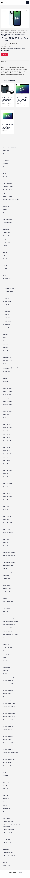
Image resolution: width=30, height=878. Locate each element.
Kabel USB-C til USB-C (8, 565)
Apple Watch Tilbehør (8, 202)
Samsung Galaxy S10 (8, 680)
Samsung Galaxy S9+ (8, 749)
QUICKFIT (5, 664)
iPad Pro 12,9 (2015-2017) (9, 398)
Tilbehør (5, 805)
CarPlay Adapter (7, 229)
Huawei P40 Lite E (7, 321)
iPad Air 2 (5, 347)
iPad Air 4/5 (6, 354)
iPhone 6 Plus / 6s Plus (8, 522)
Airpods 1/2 (6, 160)
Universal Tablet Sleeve (8, 829)
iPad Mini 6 (5, 378)
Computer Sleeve (7, 235)
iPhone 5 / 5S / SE (7, 516)
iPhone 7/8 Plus (6, 529)
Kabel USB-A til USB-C (8, 558)
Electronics (15, 262)
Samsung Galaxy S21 (8, 693)
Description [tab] (4, 61)
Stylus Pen (5, 795)
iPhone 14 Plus (6, 463)
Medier (15, 595)
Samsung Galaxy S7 (7, 739)
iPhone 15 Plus (6, 476)
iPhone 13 (5, 444)
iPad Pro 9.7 (6, 414)
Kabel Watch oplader (8, 568)
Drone (4, 255)
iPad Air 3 (5, 350)
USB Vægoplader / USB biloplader (10, 855)
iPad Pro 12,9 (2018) (7, 401)
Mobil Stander (6, 608)
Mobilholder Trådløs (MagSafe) (10, 621)
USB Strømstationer (8, 852)
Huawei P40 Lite (7, 317)
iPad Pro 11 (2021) (7, 391)
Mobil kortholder (7, 604)
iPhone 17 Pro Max (7, 512)
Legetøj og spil (15, 578)
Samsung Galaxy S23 (8, 709)
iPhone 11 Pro (6, 424)
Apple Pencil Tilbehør (8, 186)
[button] (26, 11)
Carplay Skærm (6, 232)
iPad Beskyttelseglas (8, 363)
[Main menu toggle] (27, 2)
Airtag (4, 173)
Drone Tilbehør (6, 258)
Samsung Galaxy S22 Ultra (9, 706)
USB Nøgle (5, 845)
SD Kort (5, 772)
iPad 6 (4, 340)
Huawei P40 (6, 314)
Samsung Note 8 (7, 765)
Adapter (5, 153)
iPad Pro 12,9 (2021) (7, 407)
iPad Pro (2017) (6, 381)
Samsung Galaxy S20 (8, 687)
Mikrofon (5, 598)
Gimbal (4, 275)
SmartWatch (6, 782)
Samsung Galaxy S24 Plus (9, 723)
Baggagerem (6, 206)
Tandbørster (6, 798)
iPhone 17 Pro (6, 509)
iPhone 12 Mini (6, 434)
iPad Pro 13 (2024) (7, 411)
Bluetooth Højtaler (7, 219)
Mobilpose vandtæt (7, 631)
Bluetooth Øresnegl (7, 225)
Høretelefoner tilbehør (8, 291)
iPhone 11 (5, 421)
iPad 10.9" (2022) (7, 331)
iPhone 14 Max (6, 460)
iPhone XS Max (6, 545)
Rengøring (5, 670)
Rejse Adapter (6, 667)
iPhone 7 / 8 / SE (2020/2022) (9, 526)
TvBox (4, 815)
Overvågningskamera (8, 654)
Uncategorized (6, 818)
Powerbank (5, 657)
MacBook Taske (6, 591)
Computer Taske (7, 239)
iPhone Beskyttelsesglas (9, 532)
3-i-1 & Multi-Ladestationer (9, 147)
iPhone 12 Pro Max (7, 440)
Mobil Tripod (6, 611)
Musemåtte (6, 644)
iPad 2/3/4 (5, 334)
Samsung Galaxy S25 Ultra (9, 736)
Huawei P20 (6, 298)
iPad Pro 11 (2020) (7, 388)
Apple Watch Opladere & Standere (11, 199)
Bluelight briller (6, 216)
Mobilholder (6, 614)
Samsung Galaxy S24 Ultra (9, 726)
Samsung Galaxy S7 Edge (9, 742)
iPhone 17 (5, 503)
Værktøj (5, 862)
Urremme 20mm (6, 836)
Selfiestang (5, 775)
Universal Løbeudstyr (8, 821)
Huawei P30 (6, 308)
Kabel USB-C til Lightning (9, 562)
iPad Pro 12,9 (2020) (7, 404)
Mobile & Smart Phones (20, 34)
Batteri (5, 209)
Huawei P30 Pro (6, 311)
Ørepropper (6, 650)
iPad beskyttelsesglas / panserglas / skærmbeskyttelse (11, 367)
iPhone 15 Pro (6, 480)
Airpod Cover (6, 157)
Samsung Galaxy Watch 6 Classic (10, 755)
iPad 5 (4, 337)
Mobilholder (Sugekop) (8, 618)
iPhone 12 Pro (6, 437)
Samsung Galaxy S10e (8, 683)
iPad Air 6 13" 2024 (7, 360)
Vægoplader (6, 859)
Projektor (5, 660)
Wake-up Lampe (7, 865)
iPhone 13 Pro (6, 450)
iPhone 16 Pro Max (7, 496)
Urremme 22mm (6, 839)
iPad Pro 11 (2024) (7, 394)
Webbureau (19, 872)
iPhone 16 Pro (6, 493)
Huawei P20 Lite (7, 301)
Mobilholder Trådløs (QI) (9, 624)
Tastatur (5, 801)
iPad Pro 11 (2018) (7, 384)
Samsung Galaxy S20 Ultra (9, 690)
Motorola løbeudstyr (8, 637)
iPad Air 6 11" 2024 (7, 357)
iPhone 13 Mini (6, 447)
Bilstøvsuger (6, 212)
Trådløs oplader (7, 808)
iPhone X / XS (6, 539)
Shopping (5, 778)
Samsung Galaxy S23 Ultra (9, 716)
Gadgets (5, 268)
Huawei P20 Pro (6, 304)
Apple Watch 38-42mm (8, 189)
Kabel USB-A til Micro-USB (9, 555)
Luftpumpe (5, 581)
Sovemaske (5, 792)
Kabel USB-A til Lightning (9, 552)
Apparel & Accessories (15, 183)
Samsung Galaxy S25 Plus (9, 732)
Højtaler (5, 281)
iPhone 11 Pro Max (7, 427)
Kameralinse (6, 575)
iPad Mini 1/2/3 (15, 372)
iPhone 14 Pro (6, 467)
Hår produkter (6, 278)
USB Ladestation (7, 842)
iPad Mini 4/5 (6, 375)
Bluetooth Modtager (8, 222)
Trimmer (5, 811)
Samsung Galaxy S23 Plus (9, 713)
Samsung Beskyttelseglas (9, 677)
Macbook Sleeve (7, 588)
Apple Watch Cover (7, 196)
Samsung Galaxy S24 (8, 719)
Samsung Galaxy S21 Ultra (9, 696)
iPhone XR (5, 542)
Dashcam (5, 248)
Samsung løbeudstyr (8, 762)
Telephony (20, 30)
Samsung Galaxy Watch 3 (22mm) (10, 752)
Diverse (5, 252)
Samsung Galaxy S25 (8, 729)
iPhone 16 (5, 486)
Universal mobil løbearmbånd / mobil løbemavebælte (11, 825)
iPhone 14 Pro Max (7, 470)
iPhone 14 (5, 457)
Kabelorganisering (7, 572)
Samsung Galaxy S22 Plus (9, 703)
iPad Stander (6, 417)
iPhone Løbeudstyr (7, 535)
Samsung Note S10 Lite (8, 769)
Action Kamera (6, 150)
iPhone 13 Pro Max (7, 453)
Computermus (6, 242)
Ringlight (5, 673)
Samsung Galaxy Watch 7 (9, 759)
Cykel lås (5, 245)
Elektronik (15, 265)
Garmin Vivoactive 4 (7, 271)
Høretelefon (6, 285)
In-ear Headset (6, 327)
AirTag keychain (6, 176)
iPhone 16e (5, 499)
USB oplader (6, 849)
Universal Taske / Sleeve (8, 832)
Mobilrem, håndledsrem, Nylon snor (11, 634)
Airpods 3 (5, 163)
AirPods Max (6, 166)
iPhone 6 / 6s (6, 519)
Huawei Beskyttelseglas (8, 294)
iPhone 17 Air (6, 506)
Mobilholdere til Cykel (8, 627)
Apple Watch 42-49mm (8, 193)
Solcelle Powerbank (7, 788)
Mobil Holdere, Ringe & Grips (10, 601)
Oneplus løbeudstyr (7, 647)
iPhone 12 (5, 430)
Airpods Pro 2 (6, 170)
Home (2, 30)
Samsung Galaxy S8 (7, 746)
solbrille (5, 785)
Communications (13, 30)
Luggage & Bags (15, 585)
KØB (4, 54)
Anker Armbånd (6, 180)
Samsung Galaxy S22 (8, 700)
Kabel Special (6, 549)
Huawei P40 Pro (6, 324)
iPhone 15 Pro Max (7, 483)
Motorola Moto (7, 641)
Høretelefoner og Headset (9, 288)
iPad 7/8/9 (5, 344)
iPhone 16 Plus (6, 490)
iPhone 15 (5, 473)
